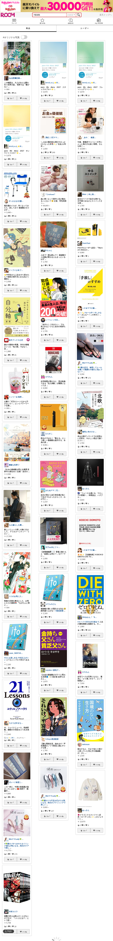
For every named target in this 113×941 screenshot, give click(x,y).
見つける (42, 21)
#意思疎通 (59, 611)
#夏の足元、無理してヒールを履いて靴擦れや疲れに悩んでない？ (90, 369)
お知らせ (70, 21)
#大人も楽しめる (11, 658)
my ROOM (99, 21)
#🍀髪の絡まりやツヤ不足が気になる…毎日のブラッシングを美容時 (53, 900)
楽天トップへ (105, 15)
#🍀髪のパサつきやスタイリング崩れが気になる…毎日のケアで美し (16, 846)
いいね (24, 98)
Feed (14, 21)
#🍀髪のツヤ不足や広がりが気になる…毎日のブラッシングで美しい (53, 803)
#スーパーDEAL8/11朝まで (88, 622)
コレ (11, 98)
